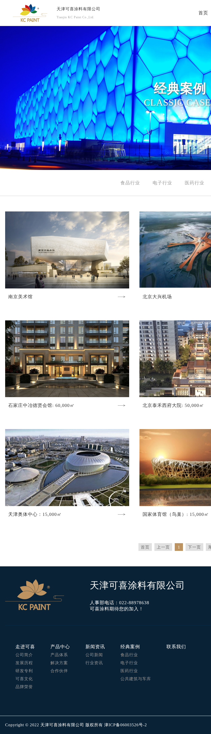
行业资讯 (94, 663)
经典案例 (130, 646)
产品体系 (59, 655)
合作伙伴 (59, 671)
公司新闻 (94, 655)
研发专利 (24, 671)
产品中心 (60, 646)
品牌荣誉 (24, 687)
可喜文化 (24, 679)
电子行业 (162, 182)
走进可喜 (25, 646)
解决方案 (59, 663)
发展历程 (24, 663)
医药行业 (194, 182)
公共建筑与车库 (135, 679)
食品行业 (130, 182)
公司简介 (24, 655)
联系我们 (176, 646)
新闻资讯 (95, 646)
